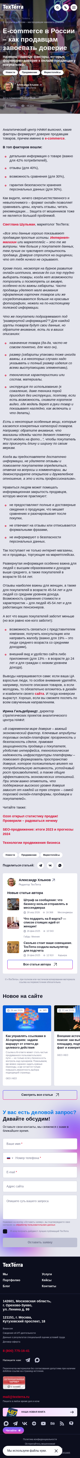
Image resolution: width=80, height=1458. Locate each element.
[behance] (52, 1423)
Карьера (62, 955)
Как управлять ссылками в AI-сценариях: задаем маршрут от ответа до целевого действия (26, 1041)
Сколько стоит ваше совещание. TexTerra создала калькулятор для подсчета (48, 946)
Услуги (47, 1274)
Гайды (27, 936)
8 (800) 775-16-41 (16, 1351)
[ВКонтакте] (50, 865)
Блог (6, 1286)
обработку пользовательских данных (35, 1225)
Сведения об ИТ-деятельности (19, 1333)
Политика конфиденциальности (40, 1439)
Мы (5, 1274)
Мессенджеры (65, 912)
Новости (10, 855)
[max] (37, 1360)
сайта (39, 694)
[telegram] (28, 1360)
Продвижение (29, 855)
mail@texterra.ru (16, 1397)
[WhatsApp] (60, 865)
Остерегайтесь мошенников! (40, 1444)
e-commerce (55, 138)
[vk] (24, 1423)
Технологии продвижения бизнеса (31, 843)
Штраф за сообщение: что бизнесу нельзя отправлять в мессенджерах (46, 903)
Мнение (35, 936)
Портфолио (11, 1280)
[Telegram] (40, 865)
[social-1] (62, 1423)
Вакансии (8, 1328)
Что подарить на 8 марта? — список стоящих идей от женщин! (45, 922)
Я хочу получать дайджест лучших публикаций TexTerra (39, 1231)
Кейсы (47, 1280)
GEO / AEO (11, 1078)
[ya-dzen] (34, 1423)
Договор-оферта (11, 1341)
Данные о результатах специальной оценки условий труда (34, 1337)
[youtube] (43, 1423)
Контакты (49, 1286)
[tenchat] (71, 1423)
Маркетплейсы (51, 855)
